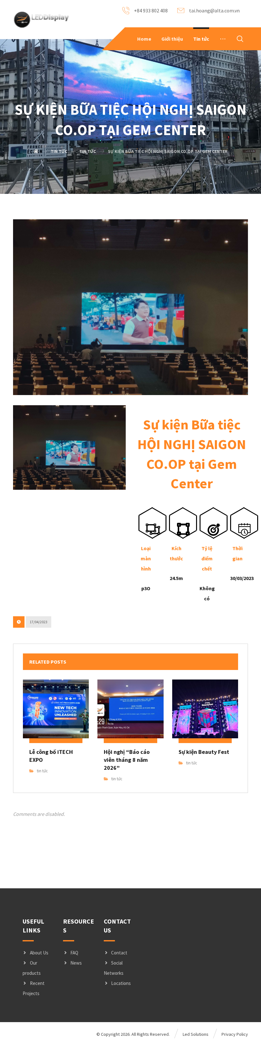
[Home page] (36, 151)
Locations (121, 983)
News (76, 963)
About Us (39, 953)
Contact (119, 953)
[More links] (222, 39)
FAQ (74, 953)
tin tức (42, 771)
